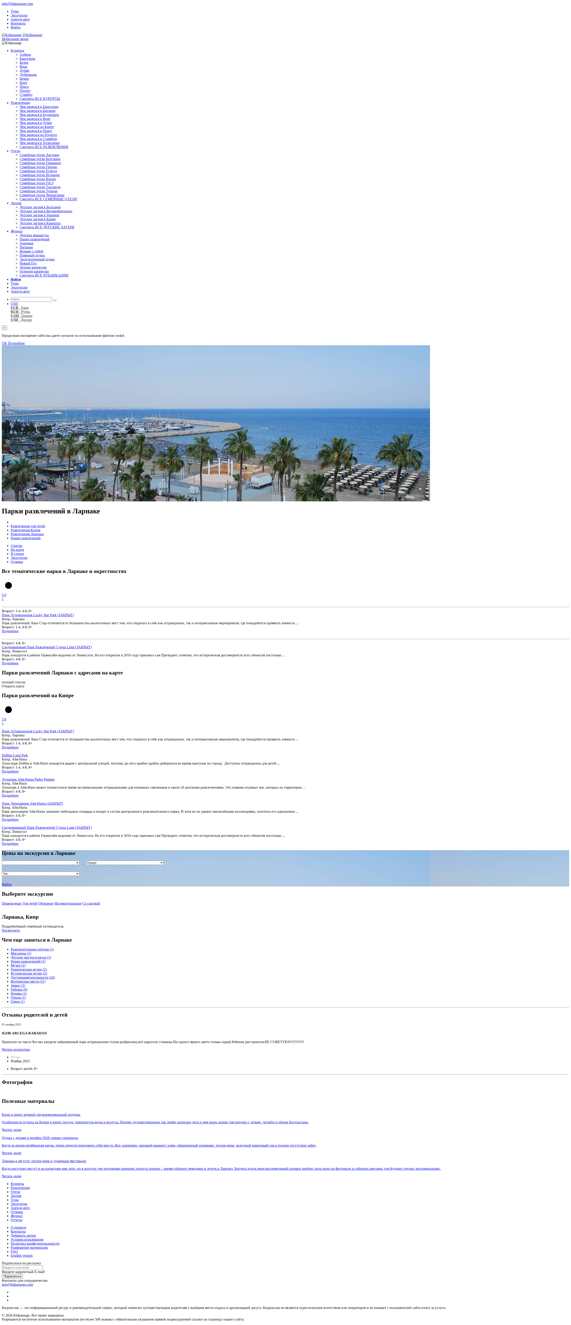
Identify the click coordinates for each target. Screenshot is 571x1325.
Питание (26, 247)
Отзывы (17, 562)
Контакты (18, 23)
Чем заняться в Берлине (38, 111)
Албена (25, 54)
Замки (18, 985)
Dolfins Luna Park (15, 755)
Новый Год (28, 263)
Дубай (24, 70)
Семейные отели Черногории (42, 195)
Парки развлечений (35, 239)
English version (22, 1255)
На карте (17, 550)
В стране (17, 554)
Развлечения (20, 103)
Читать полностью (16, 1049)
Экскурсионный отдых (37, 259)
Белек (24, 62)
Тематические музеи (29, 969)
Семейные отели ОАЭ (37, 183)
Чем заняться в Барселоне (39, 107)
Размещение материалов (29, 1247)
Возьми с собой (31, 251)
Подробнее (16, 343)
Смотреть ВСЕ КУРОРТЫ (40, 99)
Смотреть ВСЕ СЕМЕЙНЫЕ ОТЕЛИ (48, 199)
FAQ (14, 1251)
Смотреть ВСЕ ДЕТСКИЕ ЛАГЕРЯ (47, 227)
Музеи (18, 965)
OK (4, 343)
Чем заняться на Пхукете (38, 135)
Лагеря (16, 203)
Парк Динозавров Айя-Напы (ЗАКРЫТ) (32, 803)
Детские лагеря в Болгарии (40, 207)
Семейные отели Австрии (39, 155)
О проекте (18, 1227)
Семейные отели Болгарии (40, 159)
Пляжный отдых (32, 255)
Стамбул (26, 95)
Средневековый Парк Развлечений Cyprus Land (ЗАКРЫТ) (47, 647)
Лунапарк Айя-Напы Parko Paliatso (28, 779)
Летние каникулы (33, 267)
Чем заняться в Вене (35, 119)
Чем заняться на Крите (37, 127)
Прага (24, 87)
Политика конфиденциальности (35, 1243)
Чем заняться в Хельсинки (40, 143)
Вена (23, 66)
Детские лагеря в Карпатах (40, 223)
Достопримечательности (33, 977)
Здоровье (26, 243)
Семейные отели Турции (39, 191)
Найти (7, 884)
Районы (19, 989)
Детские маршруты (34, 235)
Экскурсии (19, 15)
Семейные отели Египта (38, 171)
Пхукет (25, 91)
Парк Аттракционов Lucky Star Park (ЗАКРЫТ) (38, 615)
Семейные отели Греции (38, 167)
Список (16, 546)
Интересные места (28, 981)
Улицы (18, 997)
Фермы (19, 993)
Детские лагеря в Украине (39, 215)
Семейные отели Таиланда (40, 187)
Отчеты (16, 1220)
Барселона (27, 58)
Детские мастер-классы (31, 957)
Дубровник (28, 74)
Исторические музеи (29, 973)
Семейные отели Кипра (38, 179)
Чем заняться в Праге (36, 131)
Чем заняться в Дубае (36, 123)
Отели (15, 151)
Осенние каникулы (34, 271)
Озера (18, 1001)
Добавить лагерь (23, 1235)
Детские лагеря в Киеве (38, 219)
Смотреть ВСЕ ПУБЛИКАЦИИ (44, 275)
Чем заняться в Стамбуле (38, 139)
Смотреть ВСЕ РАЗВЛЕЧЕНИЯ (44, 147)
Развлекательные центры (32, 949)
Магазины (21, 953)
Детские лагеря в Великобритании (46, 211)
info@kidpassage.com (17, 4)
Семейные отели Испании (40, 175)
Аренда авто (20, 19)
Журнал (17, 231)
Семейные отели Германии (40, 163)
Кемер (24, 79)
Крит (23, 83)
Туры (15, 11)
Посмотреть (11, 930)
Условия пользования (27, 1239)
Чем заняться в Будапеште (39, 115)
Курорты (17, 50)
